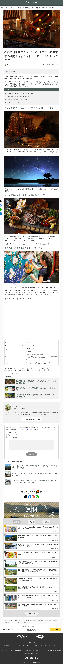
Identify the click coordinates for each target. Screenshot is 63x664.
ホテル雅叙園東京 (12, 284)
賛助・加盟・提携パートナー (31, 653)
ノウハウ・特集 (46, 8)
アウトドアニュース (7, 8)
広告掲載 (47, 650)
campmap (40, 636)
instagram (33, 496)
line (37, 496)
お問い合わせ (35, 650)
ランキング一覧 (30, 614)
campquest (22, 636)
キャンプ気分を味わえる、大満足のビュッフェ (17, 96)
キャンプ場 (17, 8)
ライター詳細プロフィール (32, 419)
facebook (29, 496)
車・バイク (56, 646)
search (60, 8)
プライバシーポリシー (26, 650)
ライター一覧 (42, 650)
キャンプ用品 (26, 8)
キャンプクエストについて (8, 650)
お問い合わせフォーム (22, 429)
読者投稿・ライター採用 (55, 650)
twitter (25, 496)
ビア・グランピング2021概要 (13, 102)
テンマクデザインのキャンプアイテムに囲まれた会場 (19, 93)
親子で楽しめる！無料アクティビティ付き (16, 99)
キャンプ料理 (36, 8)
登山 (53, 8)
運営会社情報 (18, 650)
